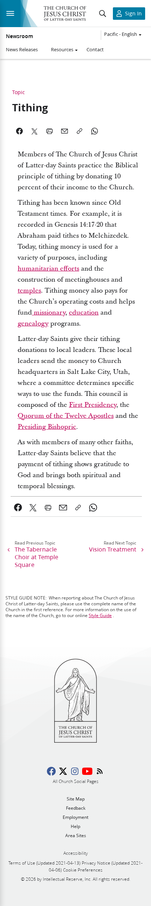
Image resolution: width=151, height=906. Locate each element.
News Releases (22, 49)
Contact (95, 49)
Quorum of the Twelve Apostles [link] (66, 415)
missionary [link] (48, 312)
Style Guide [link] (100, 615)
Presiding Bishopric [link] (47, 426)
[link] (18, 507)
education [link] (84, 312)
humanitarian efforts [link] (48, 268)
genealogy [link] (33, 323)
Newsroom (19, 36)
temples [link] (29, 290)
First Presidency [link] (92, 404)
